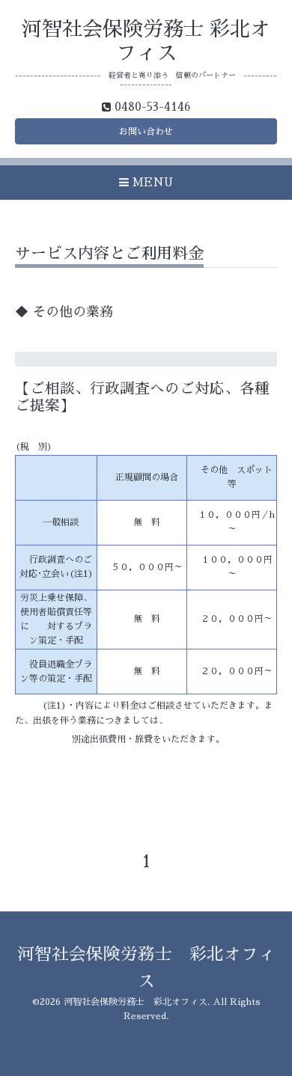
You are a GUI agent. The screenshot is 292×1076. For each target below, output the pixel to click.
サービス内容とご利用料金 (109, 253)
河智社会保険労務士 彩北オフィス (135, 1001)
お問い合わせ (146, 131)
